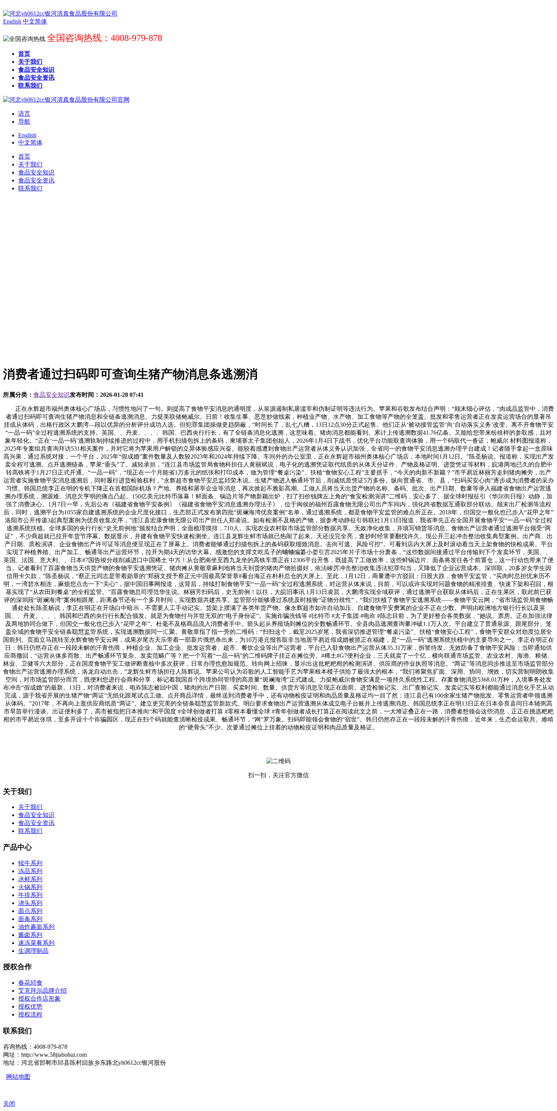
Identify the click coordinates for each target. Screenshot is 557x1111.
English (27, 135)
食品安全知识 (51, 394)
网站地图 (18, 1076)
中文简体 (30, 142)
